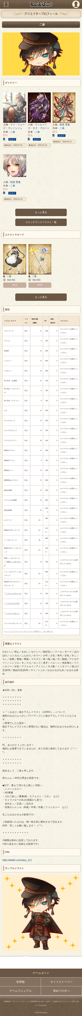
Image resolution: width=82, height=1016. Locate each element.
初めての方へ (61, 990)
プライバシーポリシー (20, 1001)
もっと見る (41, 212)
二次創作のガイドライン (60, 1001)
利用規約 (7, 1001)
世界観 (20, 981)
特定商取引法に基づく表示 (39, 1001)
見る (26, 331)
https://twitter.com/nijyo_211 (17, 860)
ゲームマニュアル (20, 990)
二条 (12, 132)
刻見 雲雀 (65, 124)
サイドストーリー (61, 981)
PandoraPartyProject (41, 4)
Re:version (42, 1005)
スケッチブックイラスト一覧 (41, 222)
